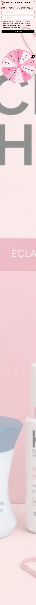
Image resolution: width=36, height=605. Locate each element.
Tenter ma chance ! (18, 31)
